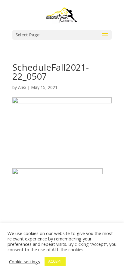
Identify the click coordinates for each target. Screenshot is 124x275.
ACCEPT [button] (55, 261)
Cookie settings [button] (24, 261)
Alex (22, 87)
